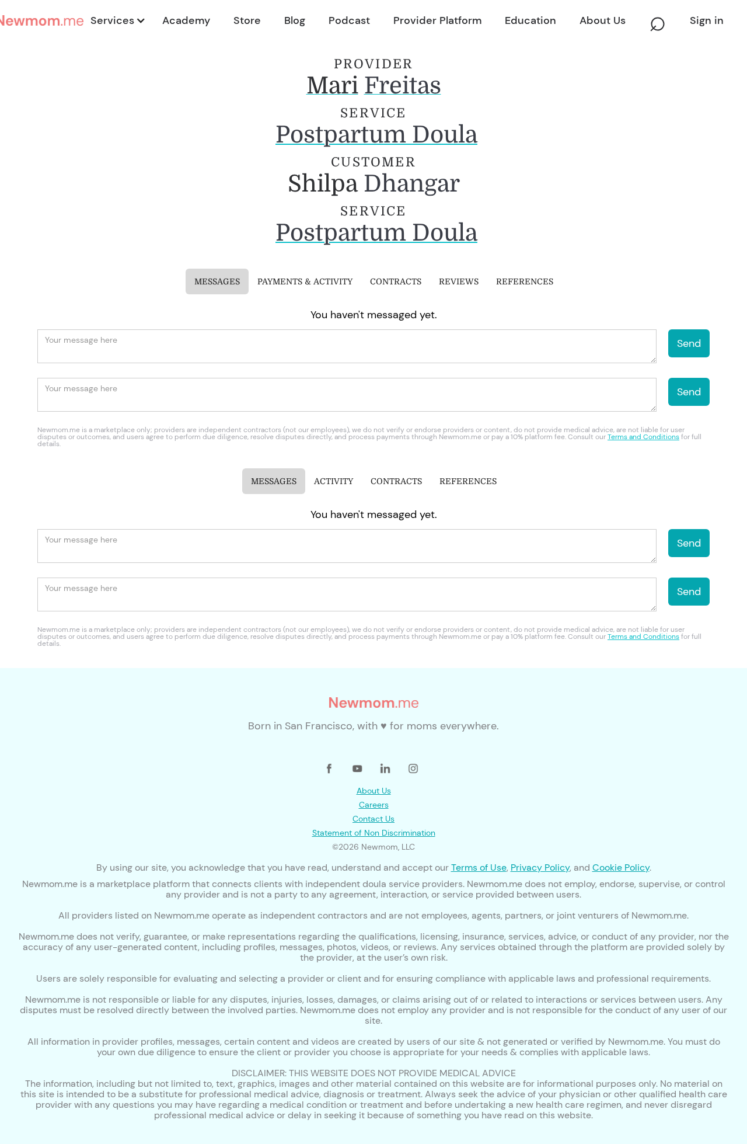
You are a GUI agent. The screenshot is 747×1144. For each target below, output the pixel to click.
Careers (374, 804)
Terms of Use (479, 867)
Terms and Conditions (643, 436)
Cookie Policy (621, 867)
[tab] (217, 281)
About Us (374, 790)
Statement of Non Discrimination (373, 832)
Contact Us (373, 818)
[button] (117, 20)
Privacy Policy (540, 867)
